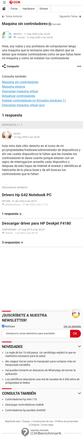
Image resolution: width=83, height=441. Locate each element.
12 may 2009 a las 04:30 (40, 37)
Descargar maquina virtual (20, 91)
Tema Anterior (14, 16)
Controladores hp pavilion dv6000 (25, 410)
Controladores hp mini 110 (21, 399)
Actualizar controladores (18, 96)
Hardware (29, 8)
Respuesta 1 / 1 (12, 124)
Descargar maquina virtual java (23, 105)
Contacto (35, 424)
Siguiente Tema (68, 16)
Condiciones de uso (43, 421)
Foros (14, 8)
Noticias (9, 326)
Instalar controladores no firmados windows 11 (34, 100)
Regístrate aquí (13, 421)
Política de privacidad (66, 421)
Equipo (26, 421)
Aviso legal (47, 424)
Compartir (13, 66)
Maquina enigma (13, 86)
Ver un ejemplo (72, 326)
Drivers (44, 8)
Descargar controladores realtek (24, 404)
